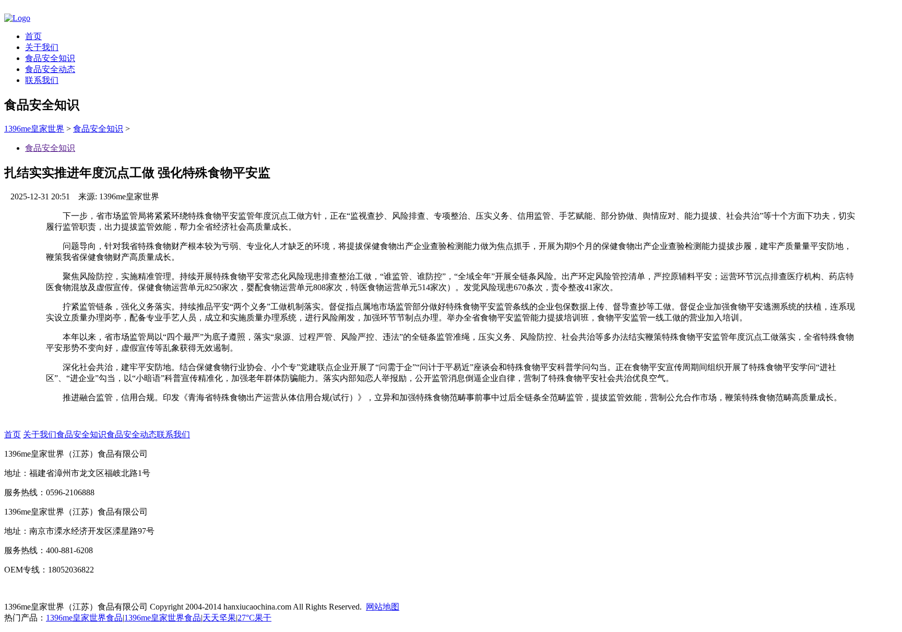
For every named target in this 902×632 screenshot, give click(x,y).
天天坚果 (219, 617)
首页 (33, 36)
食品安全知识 (50, 58)
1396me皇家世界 (34, 128)
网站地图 (382, 606)
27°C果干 (254, 617)
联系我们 (41, 80)
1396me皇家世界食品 (84, 617)
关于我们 (41, 47)
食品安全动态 (50, 69)
